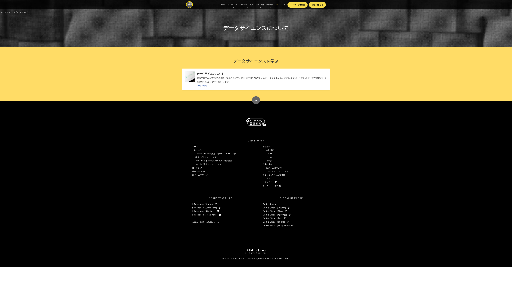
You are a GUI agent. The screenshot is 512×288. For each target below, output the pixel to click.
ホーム (223, 5)
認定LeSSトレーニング (206, 157)
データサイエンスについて (278, 171)
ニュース (270, 153)
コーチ (269, 160)
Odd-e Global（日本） (274, 211)
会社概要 (270, 150)
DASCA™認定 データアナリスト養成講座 (213, 160)
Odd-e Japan (269, 204)
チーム (269, 157)
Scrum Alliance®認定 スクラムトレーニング (215, 153)
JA (277, 5)
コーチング (197, 168)
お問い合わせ (317, 5)
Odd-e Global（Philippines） (277, 225)
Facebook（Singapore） (206, 208)
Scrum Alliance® (244, 258)
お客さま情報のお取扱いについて (207, 222)
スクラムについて (274, 168)
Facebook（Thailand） (205, 211)
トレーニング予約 (296, 5)
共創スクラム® (198, 171)
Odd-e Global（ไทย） (273, 218)
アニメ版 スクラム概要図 (274, 175)
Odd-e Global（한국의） (275, 222)
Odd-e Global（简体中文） (276, 215)
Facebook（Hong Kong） (206, 215)
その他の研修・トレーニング (208, 164)
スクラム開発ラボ (200, 175)
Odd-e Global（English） (275, 208)
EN (284, 5)
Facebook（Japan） (204, 204)
